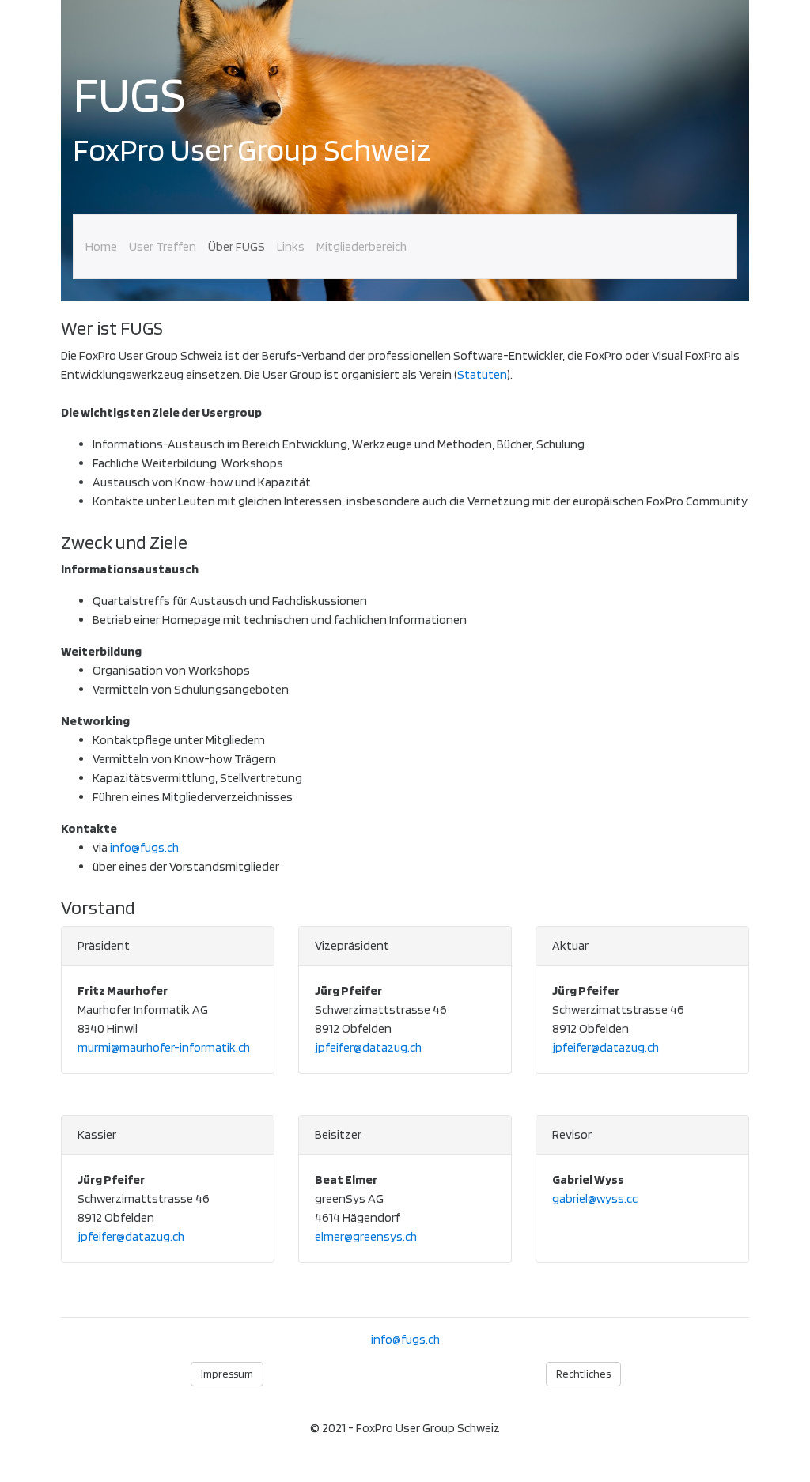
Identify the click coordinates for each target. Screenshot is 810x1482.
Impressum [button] (227, 1373)
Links (291, 246)
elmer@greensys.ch (366, 1236)
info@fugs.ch (144, 847)
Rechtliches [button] (583, 1373)
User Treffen (162, 246)
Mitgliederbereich (361, 246)
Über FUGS (236, 246)
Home (101, 246)
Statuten (482, 374)
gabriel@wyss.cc (595, 1198)
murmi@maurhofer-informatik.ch (164, 1047)
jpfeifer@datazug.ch (368, 1047)
